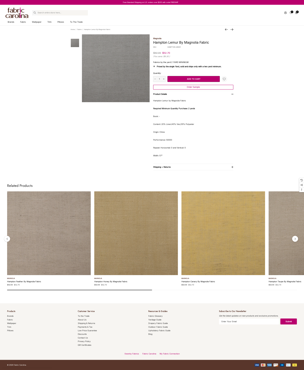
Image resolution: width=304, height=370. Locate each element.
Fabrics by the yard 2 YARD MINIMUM (171, 62)
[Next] (231, 29)
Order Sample (193, 87)
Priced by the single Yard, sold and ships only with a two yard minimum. (189, 66)
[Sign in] (285, 12)
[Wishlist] (224, 79)
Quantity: (157, 73)
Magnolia (157, 38)
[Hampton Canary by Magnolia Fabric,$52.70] (223, 233)
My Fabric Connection (170, 354)
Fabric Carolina (149, 354)
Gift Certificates (84, 345)
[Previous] (227, 29)
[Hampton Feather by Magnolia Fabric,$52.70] (49, 233)
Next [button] (295, 239)
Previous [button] (7, 239)
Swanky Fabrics (131, 354)
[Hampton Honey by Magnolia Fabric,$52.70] (136, 233)
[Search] (34, 12)
